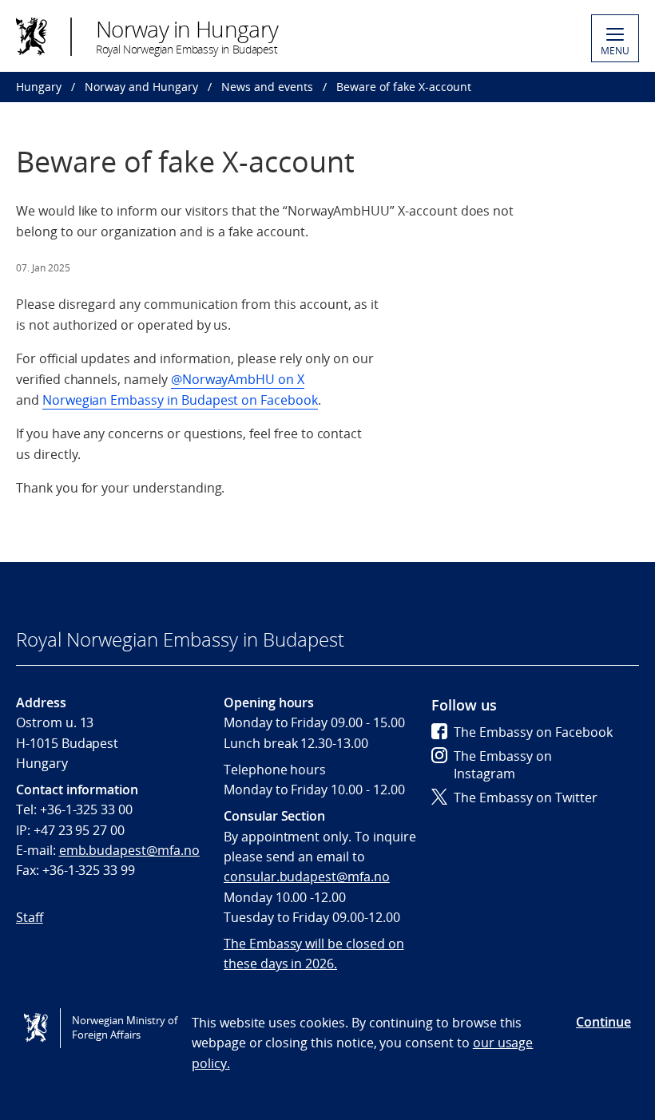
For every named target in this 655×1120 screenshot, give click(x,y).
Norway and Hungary (141, 86)
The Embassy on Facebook (533, 732)
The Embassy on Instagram (503, 764)
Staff (29, 917)
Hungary (39, 86)
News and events (267, 86)
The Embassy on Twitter (525, 797)
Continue (603, 1022)
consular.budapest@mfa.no (307, 876)
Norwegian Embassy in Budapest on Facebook (180, 400)
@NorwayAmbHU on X (237, 379)
